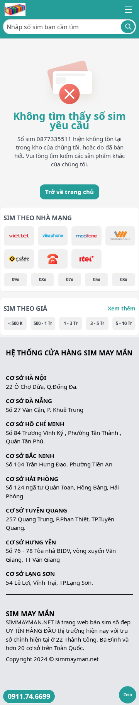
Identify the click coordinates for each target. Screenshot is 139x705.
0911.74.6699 (29, 696)
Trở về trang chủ (69, 192)
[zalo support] (127, 694)
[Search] (128, 26)
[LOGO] (15, 9)
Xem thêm (122, 308)
